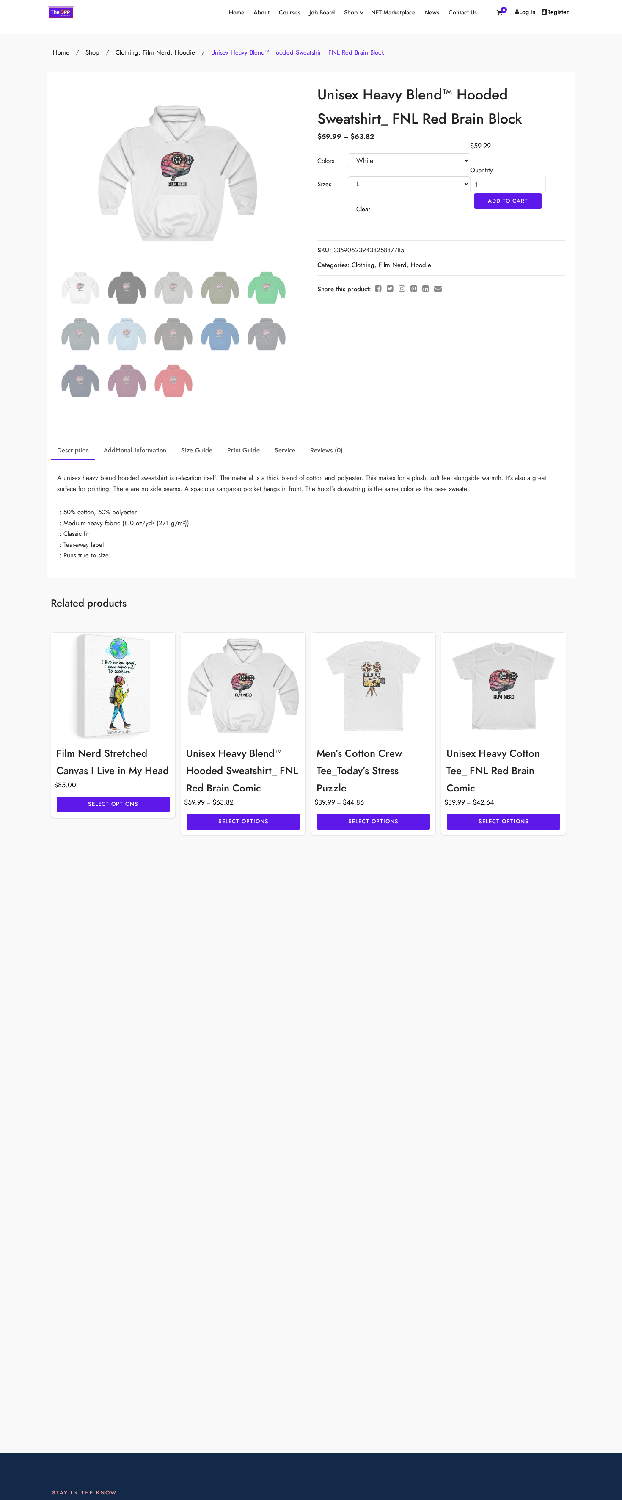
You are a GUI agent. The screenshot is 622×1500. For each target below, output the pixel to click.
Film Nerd (157, 52)
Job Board (322, 12)
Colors (325, 161)
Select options (113, 804)
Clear (363, 209)
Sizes (324, 184)
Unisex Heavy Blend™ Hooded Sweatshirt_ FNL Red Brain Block (297, 52)
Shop (351, 12)
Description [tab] (73, 450)
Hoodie (185, 52)
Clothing (127, 52)
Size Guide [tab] (196, 450)
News (431, 12)
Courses (289, 12)
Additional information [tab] (135, 450)
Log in (527, 12)
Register (558, 12)
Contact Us (463, 12)
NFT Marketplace (393, 12)
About (261, 12)
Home (237, 12)
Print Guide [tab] (243, 450)
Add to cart (508, 201)
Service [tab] (285, 450)
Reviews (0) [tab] (326, 450)
